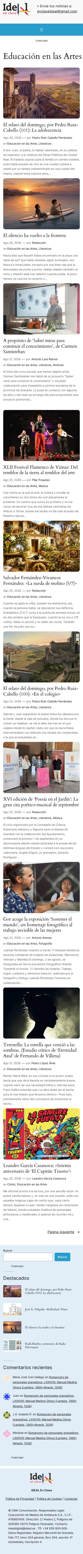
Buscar (7, 1250)
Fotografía (45, 943)
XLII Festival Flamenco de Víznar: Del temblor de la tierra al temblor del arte (40, 470)
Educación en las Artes (22, 143)
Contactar (71, 1498)
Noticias (58, 365)
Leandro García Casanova (49, 1178)
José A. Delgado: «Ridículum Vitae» (46, 1309)
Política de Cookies (49, 1498)
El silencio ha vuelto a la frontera (34, 235)
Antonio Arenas (42, 937)
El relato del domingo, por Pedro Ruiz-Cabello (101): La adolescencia (40, 127)
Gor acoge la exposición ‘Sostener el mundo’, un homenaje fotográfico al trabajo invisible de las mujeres (37, 924)
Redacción (39, 242)
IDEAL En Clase (41, 1490)
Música (43, 486)
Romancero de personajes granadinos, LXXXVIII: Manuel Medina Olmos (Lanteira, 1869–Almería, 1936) (45, 1382)
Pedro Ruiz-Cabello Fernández (52, 137)
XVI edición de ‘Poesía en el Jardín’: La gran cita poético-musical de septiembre (41, 801)
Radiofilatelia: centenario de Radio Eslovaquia (45, 1345)
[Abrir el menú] (41, 29)
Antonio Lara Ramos (44, 359)
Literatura (45, 143)
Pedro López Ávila (43, 1063)
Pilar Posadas (41, 480)
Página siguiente (64, 1232)
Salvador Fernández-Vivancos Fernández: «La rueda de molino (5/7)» (40, 580)
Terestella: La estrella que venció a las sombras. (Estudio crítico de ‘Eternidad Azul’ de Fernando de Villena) (40, 1050)
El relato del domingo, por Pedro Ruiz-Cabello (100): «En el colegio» (40, 691)
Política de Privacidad (20, 1498)
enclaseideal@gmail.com (57, 11)
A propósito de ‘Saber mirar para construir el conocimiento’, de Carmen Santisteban (40, 346)
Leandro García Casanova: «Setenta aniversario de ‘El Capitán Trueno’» (37, 1168)
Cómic (11, 1184)
